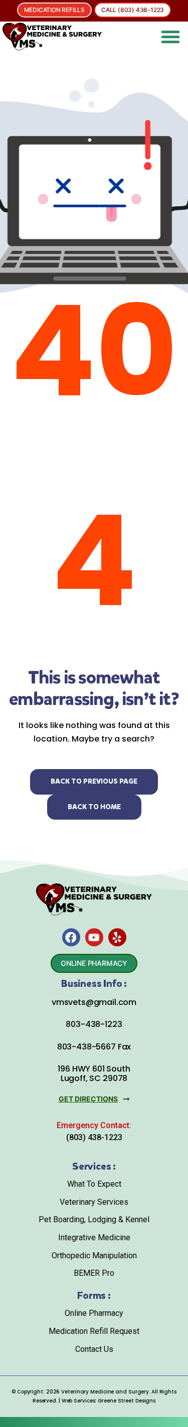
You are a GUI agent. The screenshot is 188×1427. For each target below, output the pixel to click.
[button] (170, 37)
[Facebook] (71, 937)
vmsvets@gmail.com (94, 1002)
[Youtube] (94, 937)
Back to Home (94, 807)
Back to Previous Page (94, 781)
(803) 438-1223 (94, 1137)
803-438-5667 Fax (94, 1046)
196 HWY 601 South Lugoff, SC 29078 (94, 1073)
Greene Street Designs (126, 1400)
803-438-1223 (94, 1024)
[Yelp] (117, 937)
